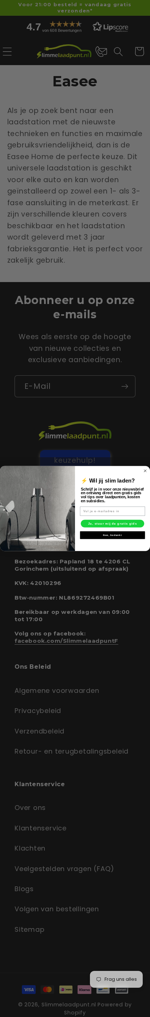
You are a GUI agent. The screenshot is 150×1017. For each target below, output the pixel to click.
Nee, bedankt (112, 535)
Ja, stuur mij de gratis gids (112, 523)
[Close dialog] (145, 471)
